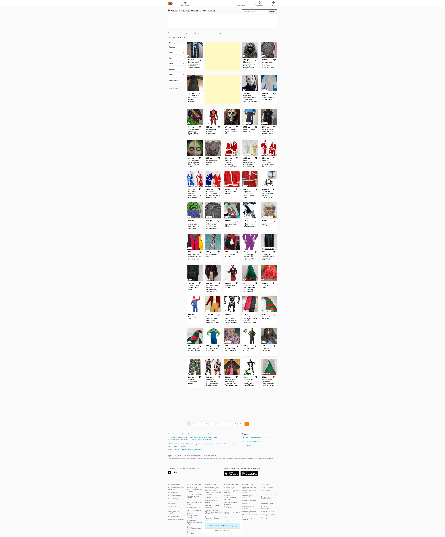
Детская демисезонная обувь (194, 528)
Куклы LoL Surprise (194, 510)
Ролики (245, 504)
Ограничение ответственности (267, 503)
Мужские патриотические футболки (230, 497)
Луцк (175, 446)
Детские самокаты (193, 507)
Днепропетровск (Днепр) (204, 444)
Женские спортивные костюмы (176, 488)
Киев (169, 446)
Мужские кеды (229, 488)
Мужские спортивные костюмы (232, 491)
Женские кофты (174, 516)
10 (241, 424)
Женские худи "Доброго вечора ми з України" (194, 489)
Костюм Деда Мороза (177, 37)
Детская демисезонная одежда (192, 515)
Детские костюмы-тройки (212, 501)
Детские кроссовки (249, 512)
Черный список (174, 88)
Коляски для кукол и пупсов (249, 491)
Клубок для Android (268, 518)
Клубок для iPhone (268, 515)
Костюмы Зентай (173, 450)
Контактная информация (266, 498)
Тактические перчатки (228, 508)
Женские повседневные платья (173, 511)
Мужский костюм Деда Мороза (202, 440)
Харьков (183, 446)
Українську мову (231, 526)
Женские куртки (174, 484)
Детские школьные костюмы (212, 506)
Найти (272, 12)
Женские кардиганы (175, 496)
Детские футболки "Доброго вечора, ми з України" (213, 512)
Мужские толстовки (231, 517)
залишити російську (222, 530)
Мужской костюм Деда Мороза (192, 450)
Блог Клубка (265, 491)
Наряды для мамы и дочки (194, 503)
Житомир (189, 444)
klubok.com (170, 3)
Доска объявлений (175, 33)
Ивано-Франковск (229, 444)
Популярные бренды (269, 494)
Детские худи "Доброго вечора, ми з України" (194, 522)
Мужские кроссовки (231, 484)
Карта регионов (267, 488)
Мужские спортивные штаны (232, 513)
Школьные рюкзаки (249, 515)
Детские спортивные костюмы (250, 519)
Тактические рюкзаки (176, 520)
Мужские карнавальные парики (178, 440)
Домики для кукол (212, 488)
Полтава (218, 444)
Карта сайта (265, 484)
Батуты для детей (249, 500)
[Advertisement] (222, 21)
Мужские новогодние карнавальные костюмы (202, 437)
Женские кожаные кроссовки (175, 503)
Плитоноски (172, 507)
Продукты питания (249, 488)
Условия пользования (265, 507)
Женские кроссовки (194, 484)
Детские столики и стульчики (193, 532)
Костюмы (213, 33)
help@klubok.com (267, 512)
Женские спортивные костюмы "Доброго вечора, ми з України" (195, 496)
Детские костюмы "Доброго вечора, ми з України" (213, 492)
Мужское (187, 33)
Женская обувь (174, 499)
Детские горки (210, 484)
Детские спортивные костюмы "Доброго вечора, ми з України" (213, 519)
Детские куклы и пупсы (248, 496)
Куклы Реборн (247, 484)
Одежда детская (211, 497)
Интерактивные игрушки (248, 507)
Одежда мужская (200, 33)
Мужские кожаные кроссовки (230, 503)
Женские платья (174, 492)
